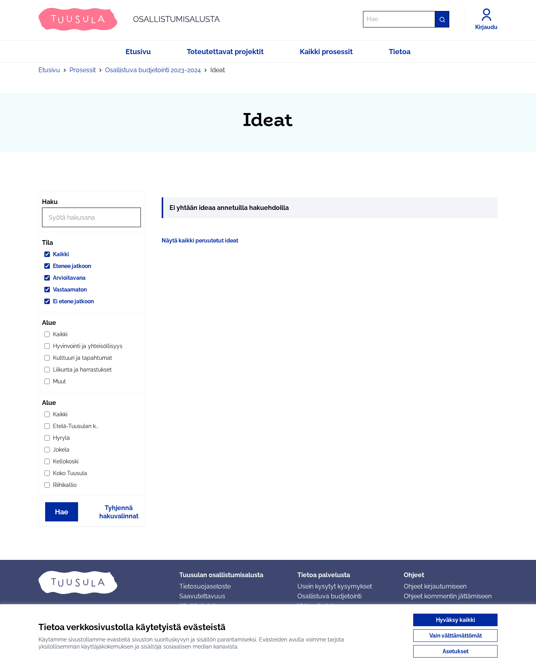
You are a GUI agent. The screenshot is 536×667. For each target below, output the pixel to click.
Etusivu (49, 70)
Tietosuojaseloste (205, 586)
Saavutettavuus (202, 596)
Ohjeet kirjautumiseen (435, 586)
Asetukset (456, 651)
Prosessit (82, 70)
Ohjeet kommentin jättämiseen (448, 596)
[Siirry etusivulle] (102, 582)
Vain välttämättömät (455, 635)
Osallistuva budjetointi (329, 596)
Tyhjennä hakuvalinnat (119, 512)
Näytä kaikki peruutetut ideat (200, 240)
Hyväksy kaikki (455, 620)
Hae (61, 512)
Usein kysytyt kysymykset (334, 586)
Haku (50, 202)
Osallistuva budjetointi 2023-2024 (153, 70)
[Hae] (442, 19)
